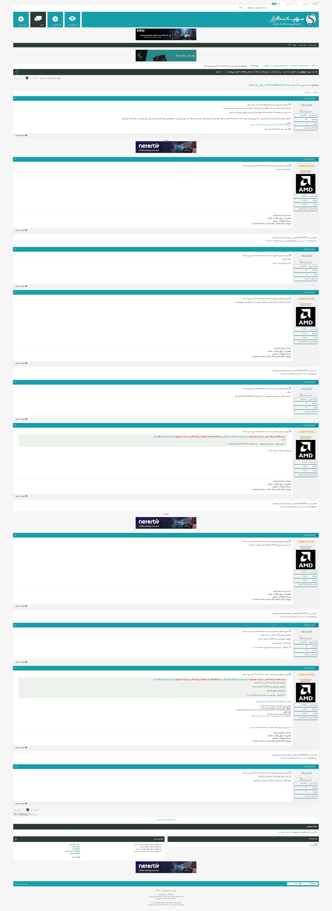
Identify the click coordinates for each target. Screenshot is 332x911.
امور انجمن (302, 45)
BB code (76, 844)
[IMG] (78, 849)
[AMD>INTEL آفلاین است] (305, 193)
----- (289, 226)
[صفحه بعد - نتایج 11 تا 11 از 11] (22, 78)
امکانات (315, 92)
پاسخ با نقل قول (20, 135)
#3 (15, 249)
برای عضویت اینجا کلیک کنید (238, 436)
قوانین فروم (76, 857)
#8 (15, 625)
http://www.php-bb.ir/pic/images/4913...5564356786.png (271, 125)
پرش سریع (313, 45)
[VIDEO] (77, 851)
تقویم (294, 45)
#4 (15, 292)
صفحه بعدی (161, 820)
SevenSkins (172, 898)
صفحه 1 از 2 (33, 78)
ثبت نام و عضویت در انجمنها (257, 8)
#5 (15, 382)
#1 (15, 98)
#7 (15, 535)
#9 (15, 668)
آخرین (18, 78)
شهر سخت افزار (22, 884)
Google (312, 845)
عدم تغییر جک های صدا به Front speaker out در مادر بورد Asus (279, 85)
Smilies (77, 847)
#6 (15, 425)
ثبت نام (223, 72)
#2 (15, 159)
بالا (15, 814)
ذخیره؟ (314, 3)
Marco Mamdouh (175, 903)
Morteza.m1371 (302, 241)
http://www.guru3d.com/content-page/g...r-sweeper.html (271, 716)
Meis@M (285, 241)
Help (240, 8)
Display (307, 92)
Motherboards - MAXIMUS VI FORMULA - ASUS (273, 701)
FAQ (289, 45)
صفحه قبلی (171, 820)
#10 (16, 766)
